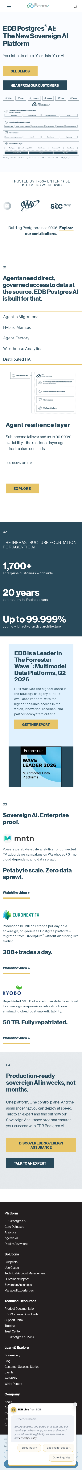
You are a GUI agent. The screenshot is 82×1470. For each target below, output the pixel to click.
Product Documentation (20, 1308)
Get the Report (36, 724)
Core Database (14, 1226)
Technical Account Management (25, 1273)
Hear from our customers (35, 85)
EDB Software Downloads (21, 1314)
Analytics (10, 1232)
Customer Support (17, 1279)
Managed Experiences (19, 1290)
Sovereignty (12, 1355)
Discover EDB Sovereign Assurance (41, 1145)
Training (10, 1325)
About (8, 1402)
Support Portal (14, 1320)
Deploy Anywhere (16, 1243)
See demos (20, 71)
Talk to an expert (30, 1163)
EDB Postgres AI (15, 1221)
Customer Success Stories (22, 1366)
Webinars (11, 1378)
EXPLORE (22, 488)
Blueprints (11, 1262)
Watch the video (15, 892)
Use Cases (12, 1267)
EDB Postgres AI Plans (19, 1337)
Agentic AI (11, 1238)
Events (9, 1372)
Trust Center (13, 1331)
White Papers (13, 1383)
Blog (7, 1361)
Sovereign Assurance (18, 1284)
